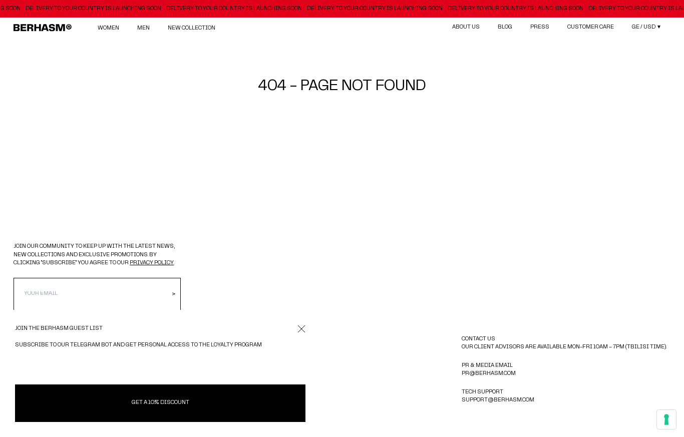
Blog (505, 27)
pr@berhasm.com (489, 373)
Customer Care (590, 27)
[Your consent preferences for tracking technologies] (666, 419)
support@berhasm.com (498, 400)
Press (539, 27)
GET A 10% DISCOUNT (160, 402)
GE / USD (646, 27)
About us (466, 27)
